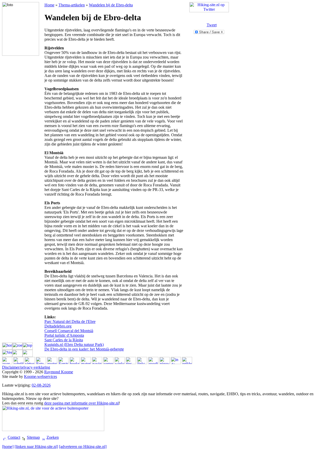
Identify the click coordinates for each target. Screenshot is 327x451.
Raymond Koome (58, 372)
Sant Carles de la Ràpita (63, 340)
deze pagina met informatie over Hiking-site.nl (81, 403)
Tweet (212, 25)
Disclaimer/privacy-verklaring (26, 367)
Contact (14, 437)
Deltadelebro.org (58, 326)
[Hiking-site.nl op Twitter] (209, 11)
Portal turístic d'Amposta (64, 335)
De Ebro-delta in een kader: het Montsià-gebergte (84, 349)
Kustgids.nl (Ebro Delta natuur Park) (74, 344)
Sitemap (33, 437)
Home (49, 5)
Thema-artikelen (72, 5)
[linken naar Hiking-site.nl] (36, 446)
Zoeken (52, 437)
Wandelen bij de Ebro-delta (111, 5)
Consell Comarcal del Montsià (68, 331)
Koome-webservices (40, 376)
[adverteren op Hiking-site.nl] (83, 446)
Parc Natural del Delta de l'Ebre (70, 321)
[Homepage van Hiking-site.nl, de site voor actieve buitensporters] (53, 429)
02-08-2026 (41, 385)
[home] (8, 446)
